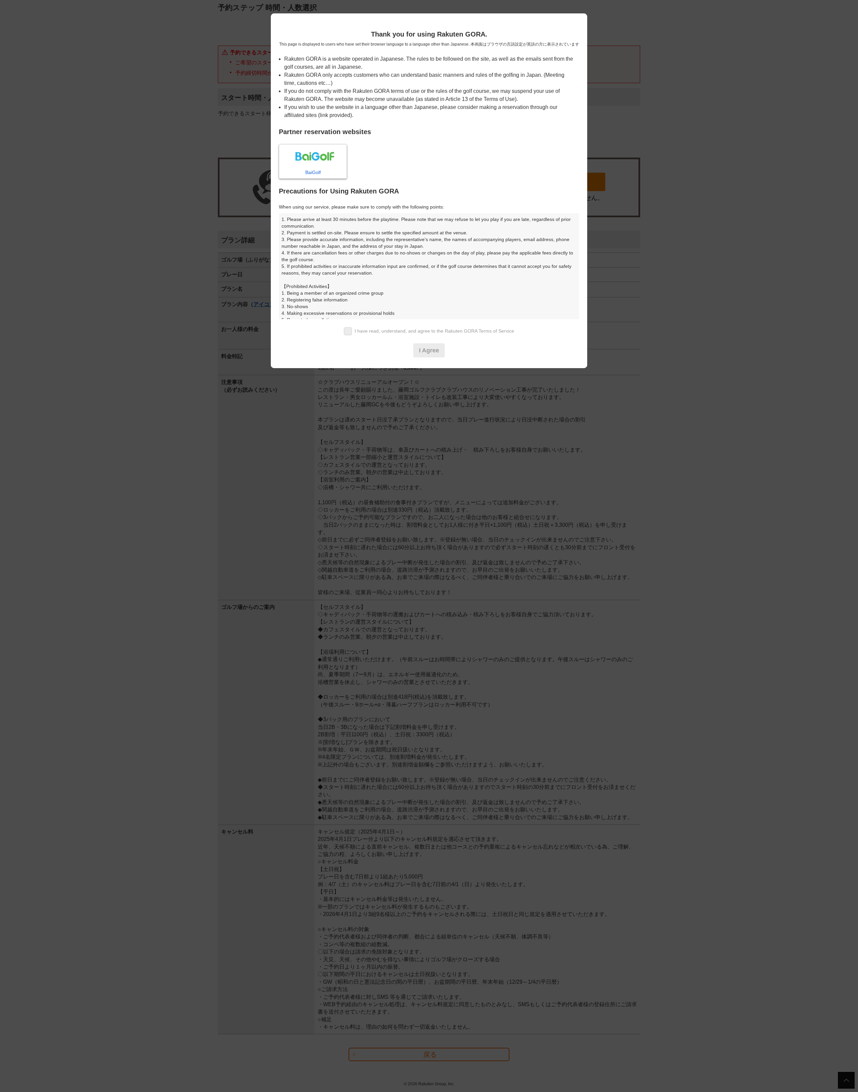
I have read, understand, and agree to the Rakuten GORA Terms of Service (434, 331)
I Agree (429, 350)
